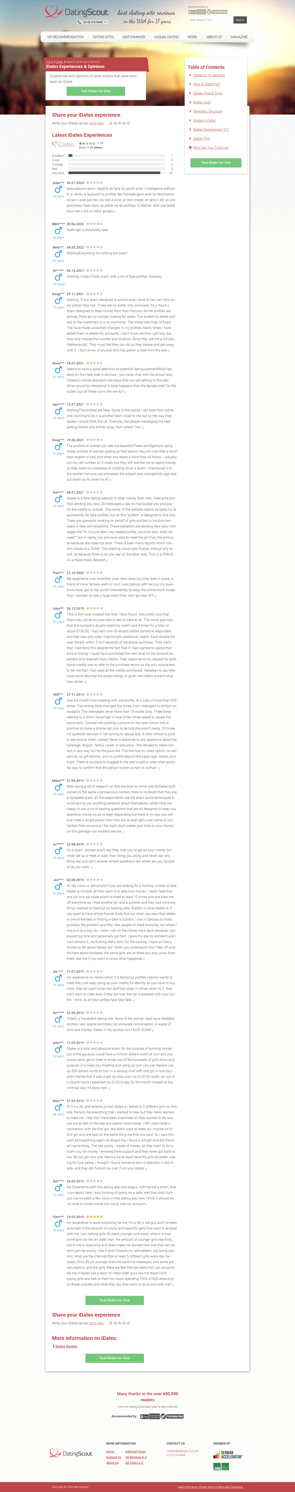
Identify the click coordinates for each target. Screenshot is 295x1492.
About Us (112, 1463)
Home (49, 61)
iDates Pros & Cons (207, 93)
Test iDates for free (96, 91)
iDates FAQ (201, 139)
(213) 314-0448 (176, 1455)
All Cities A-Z (134, 1463)
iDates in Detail (204, 120)
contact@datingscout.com (183, 1451)
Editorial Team (135, 1451)
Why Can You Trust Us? (211, 148)
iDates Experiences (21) (211, 129)
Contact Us (113, 1457)
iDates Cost (202, 102)
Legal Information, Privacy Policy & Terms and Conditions (210, 1487)
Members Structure (207, 111)
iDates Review (66, 1346)
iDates (59, 61)
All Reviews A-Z (136, 1457)
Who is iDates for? (206, 84)
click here (96, 123)
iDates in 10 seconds (209, 75)
